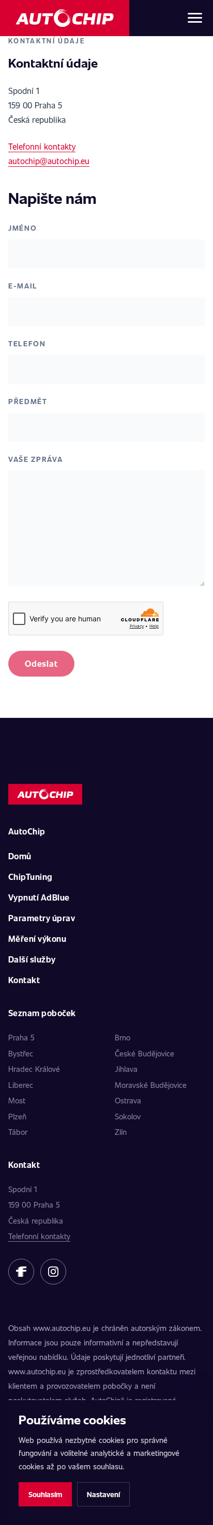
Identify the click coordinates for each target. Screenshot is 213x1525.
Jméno (22, 228)
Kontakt (24, 979)
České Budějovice (144, 1053)
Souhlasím (45, 1494)
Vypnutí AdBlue (39, 897)
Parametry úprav (41, 917)
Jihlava (126, 1069)
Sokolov (128, 1116)
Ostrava (128, 1100)
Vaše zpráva (35, 459)
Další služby (32, 959)
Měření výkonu (37, 938)
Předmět (28, 401)
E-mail (23, 286)
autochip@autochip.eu (48, 160)
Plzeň (17, 1116)
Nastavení (103, 1494)
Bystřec (20, 1053)
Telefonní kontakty (41, 146)
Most (16, 1100)
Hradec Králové (34, 1069)
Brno (122, 1037)
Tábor (17, 1132)
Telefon (27, 343)
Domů (20, 855)
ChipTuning (30, 876)
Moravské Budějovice (151, 1085)
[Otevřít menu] (195, 18)
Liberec (20, 1085)
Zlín (121, 1132)
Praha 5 (21, 1037)
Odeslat (41, 663)
